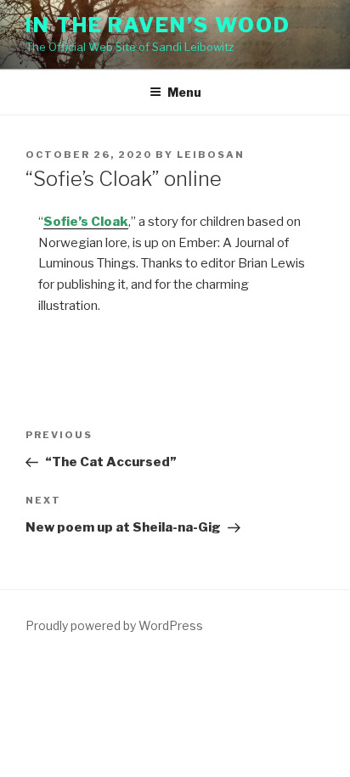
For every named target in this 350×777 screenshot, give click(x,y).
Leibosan (211, 154)
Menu (184, 92)
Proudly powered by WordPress (114, 625)
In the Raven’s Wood (157, 25)
